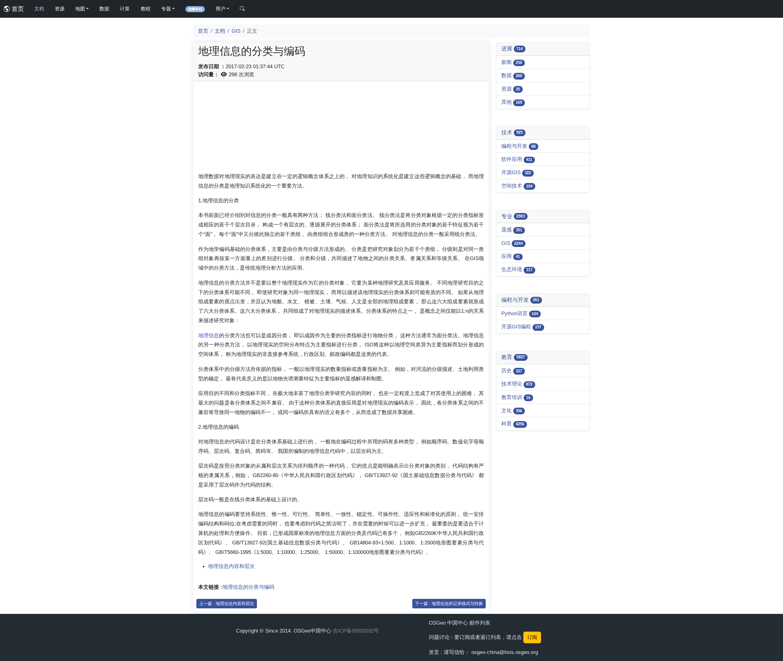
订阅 (532, 637)
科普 (512, 423)
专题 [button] (166, 8)
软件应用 (516, 159)
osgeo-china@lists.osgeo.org (504, 652)
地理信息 (208, 335)
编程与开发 (518, 146)
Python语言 (519, 313)
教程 (145, 8)
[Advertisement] (341, 129)
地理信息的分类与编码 (248, 587)
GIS (236, 31)
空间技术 (517, 186)
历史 (511, 371)
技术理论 (517, 384)
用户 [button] (220, 8)
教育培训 (515, 397)
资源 (60, 8)
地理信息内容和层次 (231, 566)
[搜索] (242, 8)
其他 (511, 102)
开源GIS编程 (521, 326)
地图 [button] (80, 8)
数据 (104, 8)
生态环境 (517, 269)
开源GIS (516, 172)
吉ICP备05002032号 (356, 631)
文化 (511, 410)
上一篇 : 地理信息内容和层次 (226, 603)
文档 (39, 8)
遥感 (511, 229)
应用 (510, 256)
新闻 (511, 62)
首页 (17, 9)
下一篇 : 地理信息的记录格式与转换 (449, 603)
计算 (125, 8)
